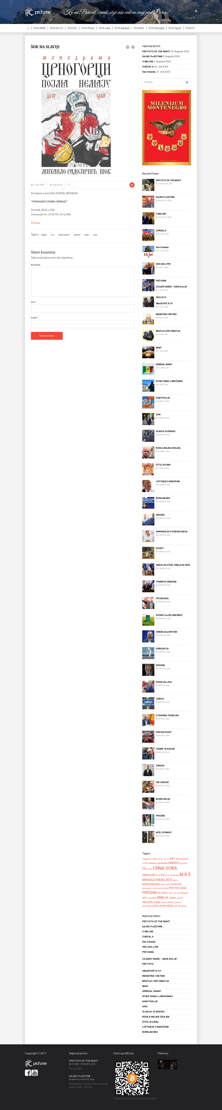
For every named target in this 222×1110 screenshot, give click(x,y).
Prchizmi (139, 28)
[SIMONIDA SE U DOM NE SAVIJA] (148, 535)
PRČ (171, 888)
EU (162, 875)
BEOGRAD (44, 235)
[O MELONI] (148, 218)
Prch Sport (175, 28)
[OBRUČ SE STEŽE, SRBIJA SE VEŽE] (148, 569)
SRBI (154, 898)
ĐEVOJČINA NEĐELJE (164, 905)
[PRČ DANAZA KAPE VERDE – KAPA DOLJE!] (148, 285)
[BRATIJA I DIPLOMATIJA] (148, 335)
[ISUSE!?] (148, 552)
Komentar (35, 265)
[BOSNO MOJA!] (148, 803)
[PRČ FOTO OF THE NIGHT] (148, 184)
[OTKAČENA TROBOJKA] (148, 719)
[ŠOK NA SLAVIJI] (76, 115)
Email (34, 318)
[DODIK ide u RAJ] (148, 686)
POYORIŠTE (77, 235)
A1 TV (166, 859)
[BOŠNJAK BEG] (148, 502)
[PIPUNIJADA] (148, 602)
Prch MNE (40, 28)
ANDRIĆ (173, 863)
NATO (163, 885)
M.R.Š (52, 235)
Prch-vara (104, 28)
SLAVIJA (87, 235)
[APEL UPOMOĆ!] (148, 836)
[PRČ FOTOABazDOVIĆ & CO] (148, 301)
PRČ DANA (180, 888)
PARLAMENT (147, 888)
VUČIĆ (170, 902)
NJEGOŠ (176, 884)
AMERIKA (153, 863)
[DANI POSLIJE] (148, 402)
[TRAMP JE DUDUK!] (148, 753)
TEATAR (95, 235)
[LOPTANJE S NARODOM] (148, 485)
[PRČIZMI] (148, 669)
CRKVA (149, 869)
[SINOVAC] (148, 519)
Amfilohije (163, 863)
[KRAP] (148, 352)
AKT (172, 858)
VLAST (164, 902)
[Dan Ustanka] (148, 251)
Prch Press (88, 28)
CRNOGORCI (149, 875)
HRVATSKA (174, 875)
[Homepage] (40, 11)
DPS (158, 875)
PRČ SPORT (162, 893)
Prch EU (72, 28)
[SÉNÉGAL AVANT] (148, 368)
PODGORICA (158, 888)
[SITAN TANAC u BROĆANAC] (148, 385)
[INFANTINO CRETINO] (148, 318)
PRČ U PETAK (174, 893)
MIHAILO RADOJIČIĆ (64, 235)
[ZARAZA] (148, 770)
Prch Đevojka (156, 28)
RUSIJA (184, 893)
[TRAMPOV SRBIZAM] (148, 586)
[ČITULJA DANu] (148, 469)
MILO (175, 880)
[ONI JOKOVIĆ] (148, 786)
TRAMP (172, 898)
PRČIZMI (149, 892)
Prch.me (35, 223)
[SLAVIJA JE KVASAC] (148, 435)
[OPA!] (148, 418)
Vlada (157, 902)
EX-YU (167, 875)
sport (150, 898)
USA (179, 898)
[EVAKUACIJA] (148, 653)
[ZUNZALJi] (148, 234)
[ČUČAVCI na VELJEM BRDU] (148, 619)
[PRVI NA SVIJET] (148, 736)
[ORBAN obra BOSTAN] (148, 636)
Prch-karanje (122, 28)
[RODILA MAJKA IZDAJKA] (148, 452)
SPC (144, 897)
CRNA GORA (165, 868)
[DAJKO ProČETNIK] (148, 201)
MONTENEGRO (151, 884)
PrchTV (190, 28)
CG (144, 868)
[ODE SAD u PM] (148, 268)
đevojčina (182, 906)
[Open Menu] (196, 11)
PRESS (165, 888)
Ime (33, 302)
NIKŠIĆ (168, 885)
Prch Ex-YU (56, 28)
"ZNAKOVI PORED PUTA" (152, 859)
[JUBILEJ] (148, 703)
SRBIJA (162, 897)
